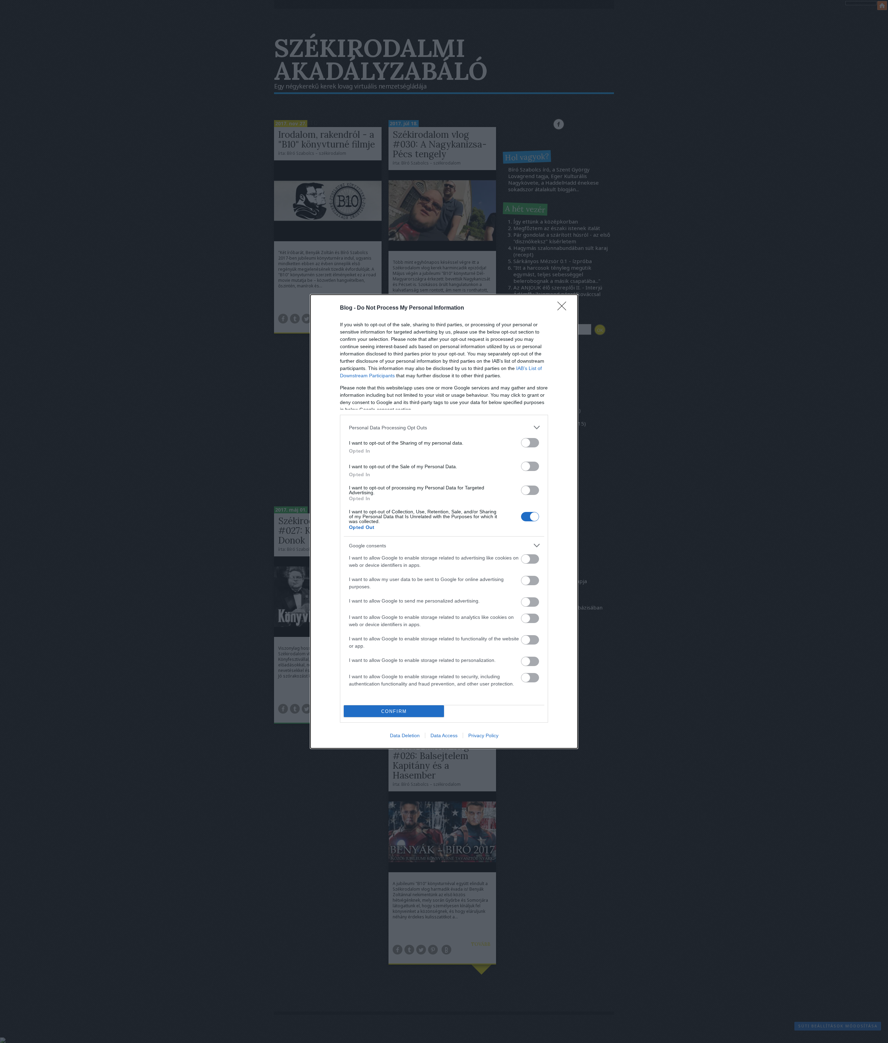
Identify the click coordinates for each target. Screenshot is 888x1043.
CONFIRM (394, 711)
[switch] (530, 442)
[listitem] (444, 427)
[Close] (564, 308)
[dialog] (444, 521)
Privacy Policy (483, 735)
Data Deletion (405, 735)
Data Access (444, 735)
